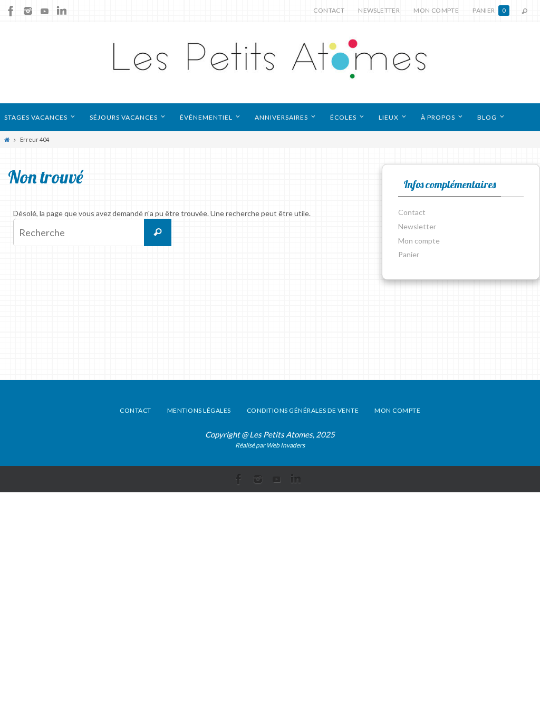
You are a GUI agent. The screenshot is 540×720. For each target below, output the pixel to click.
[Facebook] (11, 11)
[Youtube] (44, 11)
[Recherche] (157, 232)
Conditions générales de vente (303, 410)
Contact (328, 10)
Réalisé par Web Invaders (270, 445)
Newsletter (379, 10)
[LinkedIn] (61, 11)
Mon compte (436, 10)
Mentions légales (199, 410)
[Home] (7, 139)
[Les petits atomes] (270, 62)
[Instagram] (28, 11)
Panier (489, 10)
